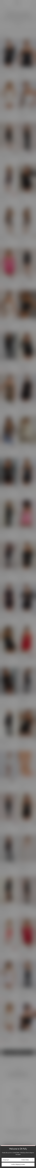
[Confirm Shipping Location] (18, 1164)
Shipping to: (6, 1160)
